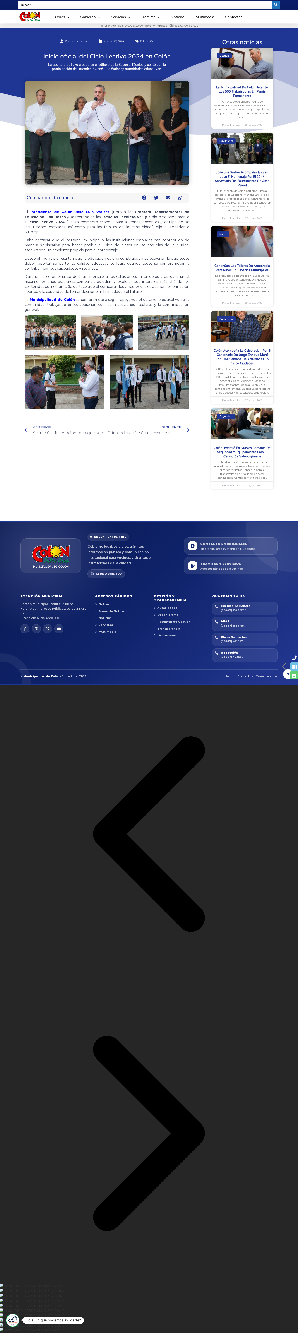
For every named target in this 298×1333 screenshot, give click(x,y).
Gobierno (88, 17)
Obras (60, 17)
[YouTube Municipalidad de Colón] (58, 628)
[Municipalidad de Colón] (50, 555)
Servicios (118, 17)
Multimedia (204, 17)
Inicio (230, 676)
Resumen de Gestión (174, 621)
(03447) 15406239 (233, 610)
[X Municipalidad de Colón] (47, 628)
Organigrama (167, 615)
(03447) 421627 (232, 641)
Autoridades (167, 608)
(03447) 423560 (232, 656)
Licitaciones (166, 635)
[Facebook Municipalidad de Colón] (24, 628)
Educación (147, 41)
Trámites (148, 17)
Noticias (178, 17)
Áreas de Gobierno (114, 611)
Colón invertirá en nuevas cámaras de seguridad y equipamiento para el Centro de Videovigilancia (242, 452)
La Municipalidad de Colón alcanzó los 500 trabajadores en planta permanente (242, 92)
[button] (144, 198)
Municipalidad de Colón (52, 300)
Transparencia (168, 628)
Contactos (233, 17)
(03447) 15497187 (233, 625)
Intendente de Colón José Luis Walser (69, 212)
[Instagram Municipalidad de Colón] (36, 628)
